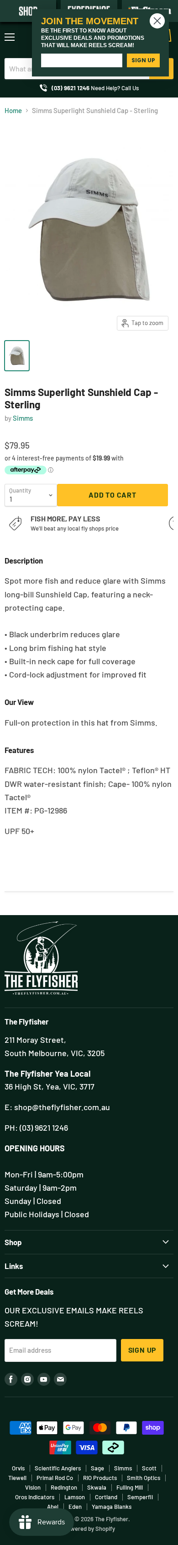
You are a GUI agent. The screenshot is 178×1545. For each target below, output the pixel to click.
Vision (33, 1487)
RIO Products (100, 1477)
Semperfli (140, 1497)
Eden (75, 1506)
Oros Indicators (34, 1497)
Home (13, 110)
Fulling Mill (129, 1487)
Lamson (74, 1497)
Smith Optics (143, 1477)
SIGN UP (143, 60)
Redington (64, 1487)
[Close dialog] (157, 21)
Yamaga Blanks (111, 1506)
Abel (52, 1506)
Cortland (106, 1497)
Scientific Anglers (58, 1468)
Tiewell (17, 1477)
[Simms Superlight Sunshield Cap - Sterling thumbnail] (17, 355)
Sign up (142, 1349)
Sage (97, 1468)
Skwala (96, 1487)
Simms (23, 418)
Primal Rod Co (55, 1477)
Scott (149, 1468)
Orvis (18, 1468)
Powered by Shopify (89, 1528)
